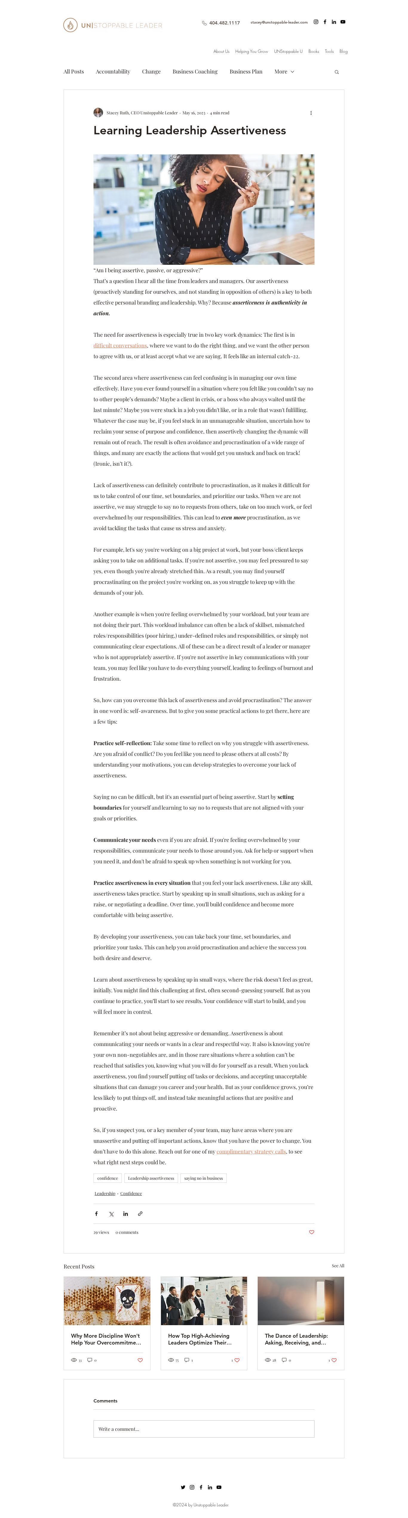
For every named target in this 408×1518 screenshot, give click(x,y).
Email (128, 744)
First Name (134, 712)
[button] (317, 641)
